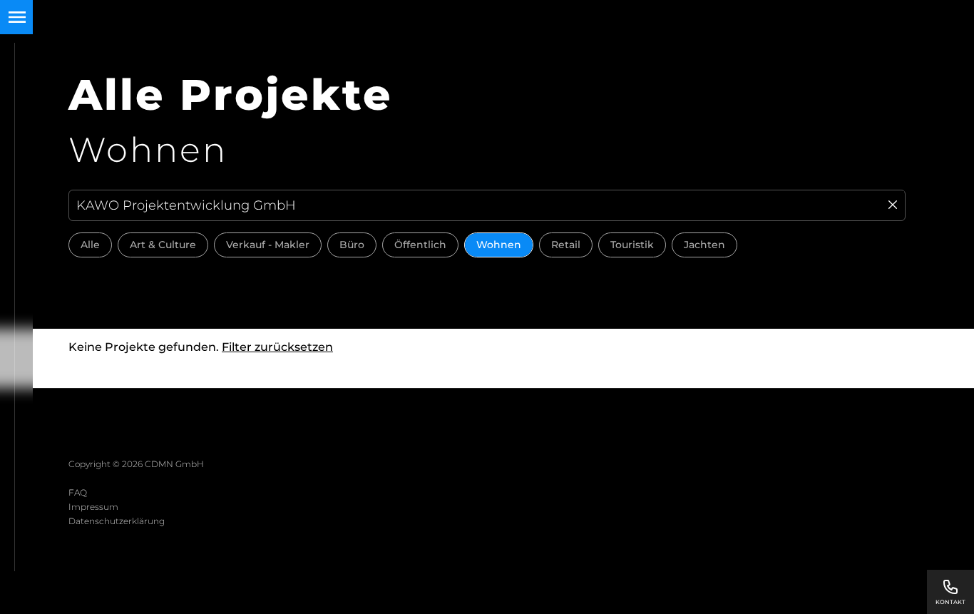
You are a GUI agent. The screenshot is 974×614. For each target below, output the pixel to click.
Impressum (93, 506)
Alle (90, 244)
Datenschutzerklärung (116, 521)
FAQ (77, 492)
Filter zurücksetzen (277, 347)
